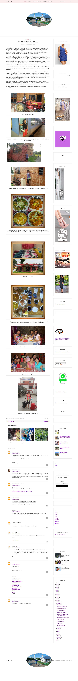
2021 (57, 590)
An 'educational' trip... (61, 621)
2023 (57, 587)
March (58, 635)
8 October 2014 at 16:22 (16, 547)
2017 (57, 596)
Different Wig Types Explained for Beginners (65, 568)
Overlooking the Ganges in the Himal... (27, 442)
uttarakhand (21, 418)
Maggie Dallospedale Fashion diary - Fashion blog (22, 491)
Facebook (57, 523)
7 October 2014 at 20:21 (16, 511)
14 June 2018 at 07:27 (15, 601)
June (58, 631)
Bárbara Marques (16, 522)
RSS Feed (57, 519)
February (59, 637)
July (58, 629)
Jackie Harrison (16, 469)
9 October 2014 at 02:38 (16, 564)
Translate (63, 364)
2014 (57, 600)
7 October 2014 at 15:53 (16, 485)
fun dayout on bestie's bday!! (62, 606)
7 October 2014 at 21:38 (16, 533)
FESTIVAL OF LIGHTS (61, 610)
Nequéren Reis (15, 497)
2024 (57, 585)
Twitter (57, 521)
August (58, 628)
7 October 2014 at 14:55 (15, 453)
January (58, 638)
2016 (57, 597)
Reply (47, 465)
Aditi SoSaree (15, 451)
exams (16, 418)
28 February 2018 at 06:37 (16, 578)
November (59, 603)
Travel (30, 1)
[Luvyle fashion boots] (62, 241)
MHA (18, 418)
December (59, 601)
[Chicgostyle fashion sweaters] (61, 402)
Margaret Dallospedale (18, 483)
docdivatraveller (25, 44)
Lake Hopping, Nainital (39, 442)
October (58, 604)
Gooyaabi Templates (68, 660)
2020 (57, 591)
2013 (57, 640)
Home (25, 1)
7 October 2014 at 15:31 (15, 471)
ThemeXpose (58, 660)
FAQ (56, 516)
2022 (57, 588)
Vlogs (34, 1)
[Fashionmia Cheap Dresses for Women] (62, 352)
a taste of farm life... (60, 619)
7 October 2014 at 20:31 (16, 524)
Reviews (50, 1)
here (22, 47)
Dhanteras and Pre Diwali (61, 608)
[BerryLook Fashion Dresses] (60, 391)
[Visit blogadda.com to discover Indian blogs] (62, 465)
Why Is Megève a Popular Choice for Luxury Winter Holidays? (65, 555)
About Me (39, 1)
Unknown (14, 532)
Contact (45, 1)
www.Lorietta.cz (15, 539)
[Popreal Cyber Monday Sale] (60, 304)
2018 (57, 594)
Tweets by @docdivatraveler (60, 534)
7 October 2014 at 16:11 (15, 499)
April (58, 634)
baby (28, 39)
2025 (57, 584)
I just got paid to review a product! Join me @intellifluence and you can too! (62, 339)
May (58, 632)
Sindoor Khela (59, 623)
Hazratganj (10, 442)
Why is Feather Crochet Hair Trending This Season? (65, 562)
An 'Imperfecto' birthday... (61, 612)
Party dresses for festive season (63, 617)
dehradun (12, 418)
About (56, 514)
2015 (57, 598)
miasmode (14, 546)
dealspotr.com (62, 383)
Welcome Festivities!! (61, 625)
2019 (57, 593)
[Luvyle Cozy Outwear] (59, 199)
